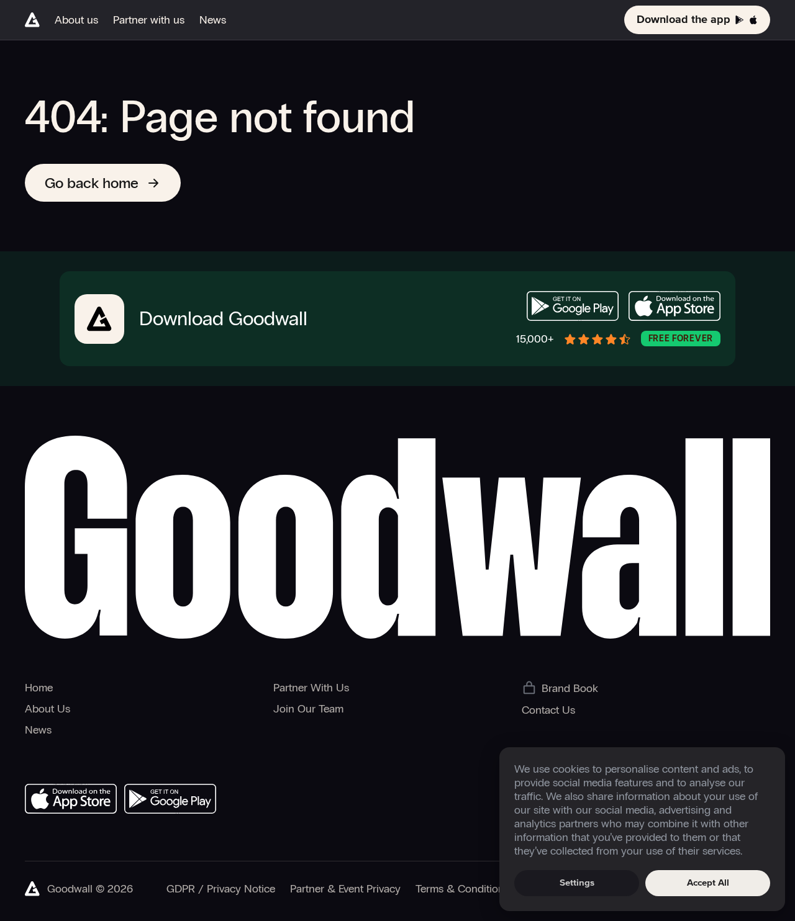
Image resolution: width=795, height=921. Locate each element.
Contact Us (548, 710)
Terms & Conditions (462, 889)
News (212, 20)
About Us (47, 709)
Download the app (683, 19)
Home (39, 687)
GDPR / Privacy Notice (220, 889)
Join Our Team (308, 709)
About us (76, 20)
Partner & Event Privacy (345, 889)
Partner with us (148, 20)
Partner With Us (311, 687)
